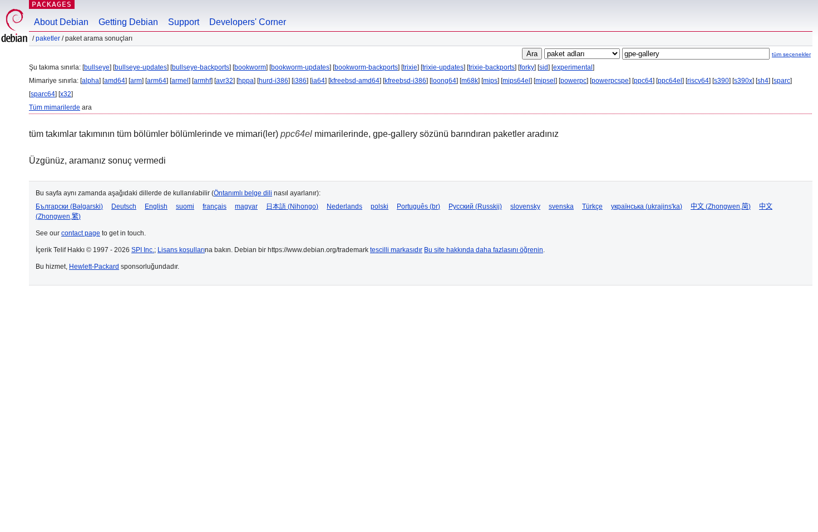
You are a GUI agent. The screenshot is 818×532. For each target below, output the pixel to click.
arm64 (156, 81)
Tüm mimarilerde (54, 107)
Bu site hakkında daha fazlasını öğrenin (483, 250)
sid (543, 67)
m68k (469, 81)
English (156, 206)
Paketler (48, 38)
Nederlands (344, 206)
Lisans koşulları (181, 250)
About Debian (61, 22)
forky (527, 67)
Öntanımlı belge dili (243, 193)
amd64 (114, 81)
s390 (721, 81)
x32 (65, 94)
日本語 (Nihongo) (292, 206)
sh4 (762, 81)
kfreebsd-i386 (405, 81)
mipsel (545, 81)
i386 (300, 81)
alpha (90, 81)
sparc (781, 81)
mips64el (516, 81)
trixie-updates (443, 67)
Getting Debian (128, 22)
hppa (246, 81)
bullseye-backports (200, 67)
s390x (743, 81)
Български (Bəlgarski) (69, 206)
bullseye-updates (141, 67)
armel (180, 81)
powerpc (573, 81)
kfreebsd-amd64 (355, 81)
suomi (185, 206)
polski (379, 206)
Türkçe (592, 206)
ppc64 (643, 81)
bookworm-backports (366, 67)
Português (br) (418, 206)
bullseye (97, 67)
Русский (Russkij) (475, 206)
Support (183, 22)
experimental (573, 67)
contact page (80, 233)
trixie (410, 67)
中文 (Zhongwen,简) (721, 206)
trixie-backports (492, 67)
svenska (561, 206)
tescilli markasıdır (396, 250)
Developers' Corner (247, 22)
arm (136, 81)
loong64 (443, 81)
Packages (52, 4)
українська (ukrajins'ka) (646, 206)
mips (490, 81)
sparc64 (43, 94)
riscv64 (698, 81)
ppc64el (670, 81)
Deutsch (123, 206)
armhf (202, 81)
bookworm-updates (300, 67)
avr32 (224, 81)
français (214, 206)
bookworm (250, 67)
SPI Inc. (142, 250)
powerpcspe (610, 81)
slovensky (525, 206)
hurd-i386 (273, 81)
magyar (246, 206)
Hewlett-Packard (94, 266)
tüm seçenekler (791, 54)
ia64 (318, 81)
